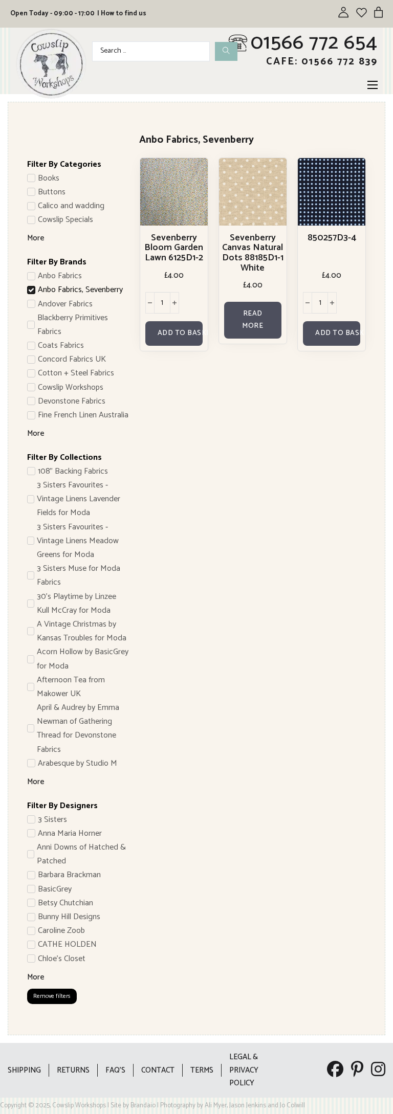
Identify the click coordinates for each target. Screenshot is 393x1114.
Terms (201, 1070)
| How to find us (121, 13)
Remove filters (52, 996)
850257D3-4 (332, 238)
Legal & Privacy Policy (243, 1070)
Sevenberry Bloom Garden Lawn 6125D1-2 (173, 248)
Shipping (24, 1070)
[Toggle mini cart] (378, 12)
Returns (73, 1070)
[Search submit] (226, 51)
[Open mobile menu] (372, 85)
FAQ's (115, 1070)
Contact (157, 1070)
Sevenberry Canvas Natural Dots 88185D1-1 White (252, 253)
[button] (174, 333)
